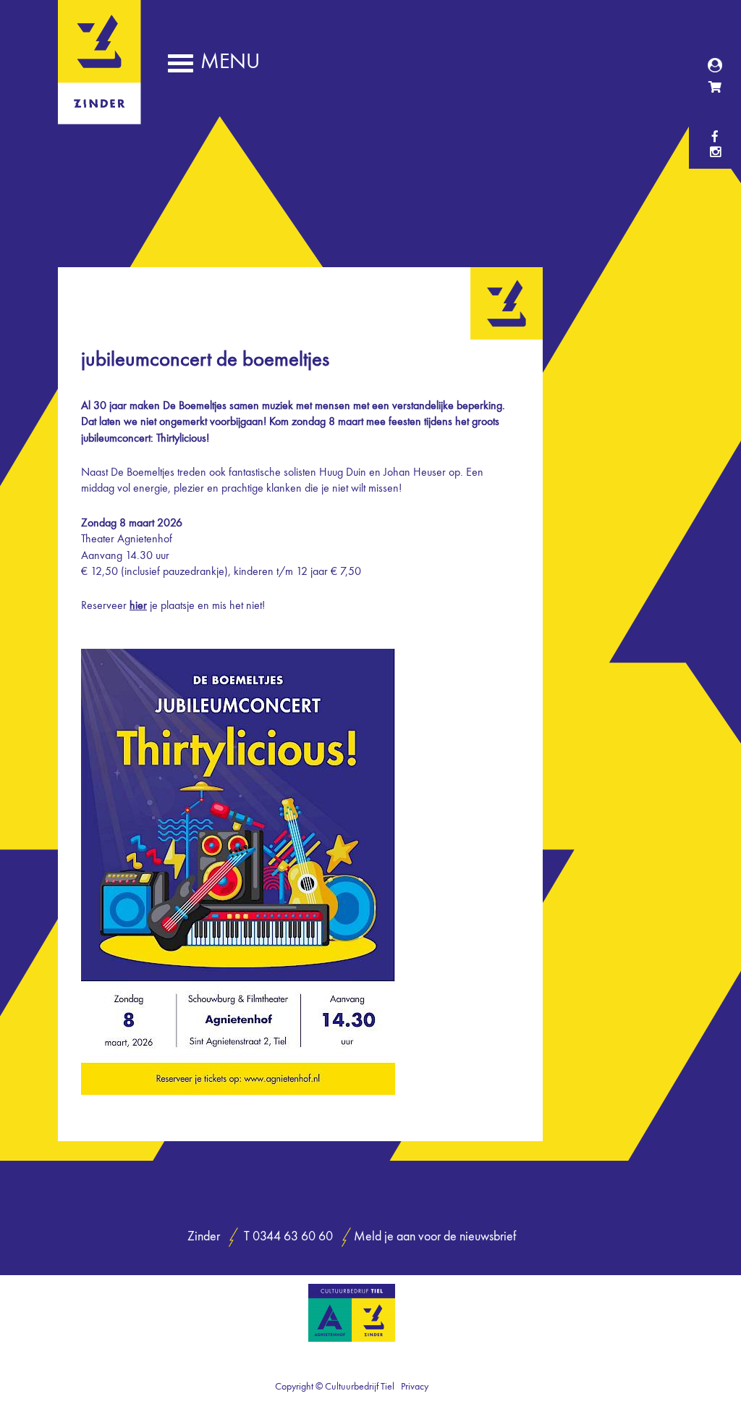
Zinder (99, 114)
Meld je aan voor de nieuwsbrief (435, 1237)
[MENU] (180, 68)
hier (138, 606)
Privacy (414, 1387)
